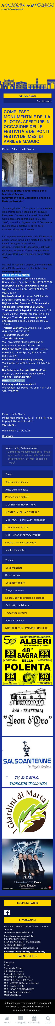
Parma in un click (14, 620)
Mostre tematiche (15, 550)
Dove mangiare (13, 567)
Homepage (9, 962)
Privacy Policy (23, 952)
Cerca (48, 1022)
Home (7, 1022)
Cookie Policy (38, 952)
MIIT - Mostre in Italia (17, 527)
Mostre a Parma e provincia (20, 542)
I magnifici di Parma (16, 612)
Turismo (9, 560)
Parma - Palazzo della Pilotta (18, 149)
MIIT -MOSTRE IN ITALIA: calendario (25, 519)
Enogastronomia (14, 590)
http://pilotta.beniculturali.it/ (17, 421)
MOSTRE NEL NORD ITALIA (20, 504)
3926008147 (19, 945)
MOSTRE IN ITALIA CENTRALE (22, 512)
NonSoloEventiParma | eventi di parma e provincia (27, 8)
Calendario (34, 1022)
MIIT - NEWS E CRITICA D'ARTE (23, 535)
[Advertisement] (27, 45)
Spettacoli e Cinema (16, 482)
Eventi (8, 474)
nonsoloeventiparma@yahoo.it (18, 932)
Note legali (9, 952)
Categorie (20, 1022)
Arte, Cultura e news (16, 489)
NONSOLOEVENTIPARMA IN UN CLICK (26, 628)
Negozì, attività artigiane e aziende (24, 597)
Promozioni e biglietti (17, 496)
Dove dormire (13, 575)
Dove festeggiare (15, 582)
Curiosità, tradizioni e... (18, 605)
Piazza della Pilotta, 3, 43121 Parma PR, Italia (27, 417)
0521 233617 (9, 424)
